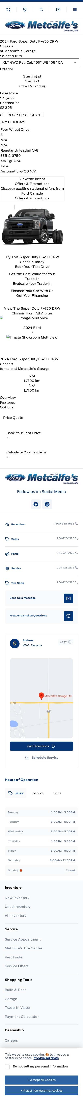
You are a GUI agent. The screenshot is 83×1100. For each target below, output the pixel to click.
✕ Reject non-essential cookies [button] (42, 1090)
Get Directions (41, 747)
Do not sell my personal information (40, 1066)
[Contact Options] (58, 9)
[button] (8, 9)
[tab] (32, 69)
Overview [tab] (8, 398)
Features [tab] (7, 402)
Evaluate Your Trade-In (32, 284)
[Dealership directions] (41, 698)
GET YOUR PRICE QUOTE (21, 115)
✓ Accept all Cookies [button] (41, 1080)
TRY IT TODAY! (12, 122)
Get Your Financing (32, 296)
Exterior (6, 69)
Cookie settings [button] (46, 1058)
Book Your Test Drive (32, 267)
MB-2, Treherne (32, 645)
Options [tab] (6, 407)
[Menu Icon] (74, 9)
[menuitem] (41, 904)
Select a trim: (11, 56)
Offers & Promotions (32, 198)
